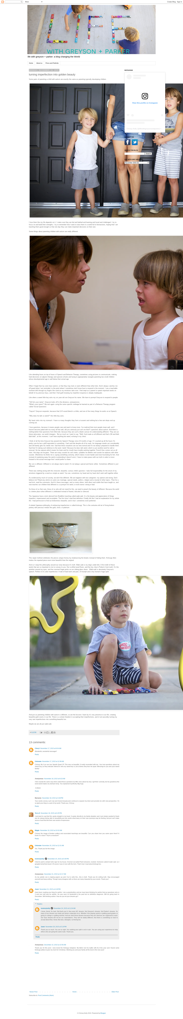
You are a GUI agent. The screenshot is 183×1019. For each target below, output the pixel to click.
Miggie (37, 830)
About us (39, 63)
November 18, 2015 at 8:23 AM (54, 779)
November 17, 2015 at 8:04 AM (50, 748)
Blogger (103, 1013)
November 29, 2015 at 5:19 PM (56, 927)
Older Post (115, 992)
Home (31, 63)
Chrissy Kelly (132, 129)
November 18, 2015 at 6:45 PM (51, 813)
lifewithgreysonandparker (149, 129)
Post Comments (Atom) (46, 995)
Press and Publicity (52, 63)
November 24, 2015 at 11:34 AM (64, 908)
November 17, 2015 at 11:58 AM (53, 761)
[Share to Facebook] (52, 732)
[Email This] (45, 732)
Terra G (37, 813)
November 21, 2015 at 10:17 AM (55, 874)
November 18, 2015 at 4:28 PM (52, 798)
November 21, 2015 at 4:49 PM (50, 889)
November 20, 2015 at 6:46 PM (58, 859)
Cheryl (37, 748)
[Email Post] (41, 732)
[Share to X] (50, 732)
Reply (37, 754)
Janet (37, 889)
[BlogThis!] (47, 732)
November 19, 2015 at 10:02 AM (51, 830)
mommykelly (39, 859)
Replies (39, 904)
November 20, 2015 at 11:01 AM (53, 845)
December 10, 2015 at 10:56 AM (55, 945)
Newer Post (33, 992)
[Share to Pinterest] (54, 732)
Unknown (38, 761)
